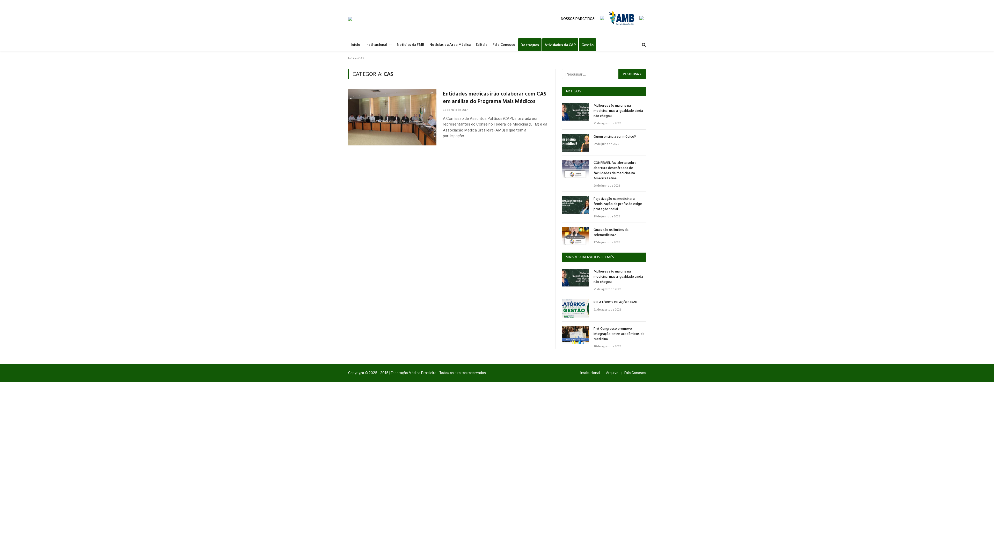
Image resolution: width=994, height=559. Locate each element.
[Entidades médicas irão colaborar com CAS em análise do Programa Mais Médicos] (392, 117)
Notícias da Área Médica (450, 44)
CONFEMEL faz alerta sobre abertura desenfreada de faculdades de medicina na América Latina (615, 170)
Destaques (530, 45)
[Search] (643, 44)
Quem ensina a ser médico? (615, 136)
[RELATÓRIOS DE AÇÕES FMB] (575, 308)
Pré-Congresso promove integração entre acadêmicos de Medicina (619, 334)
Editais (481, 44)
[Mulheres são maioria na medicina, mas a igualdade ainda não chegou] (575, 112)
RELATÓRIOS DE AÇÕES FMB (615, 302)
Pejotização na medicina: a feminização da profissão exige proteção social (618, 204)
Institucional (376, 44)
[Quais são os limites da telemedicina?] (575, 236)
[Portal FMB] (350, 19)
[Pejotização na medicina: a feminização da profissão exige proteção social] (575, 205)
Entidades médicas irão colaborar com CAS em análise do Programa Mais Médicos (494, 98)
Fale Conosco (504, 44)
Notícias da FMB (410, 44)
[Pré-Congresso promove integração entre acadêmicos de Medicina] (575, 335)
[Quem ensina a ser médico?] (575, 143)
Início (355, 44)
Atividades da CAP (560, 45)
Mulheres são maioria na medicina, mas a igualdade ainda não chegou (618, 111)
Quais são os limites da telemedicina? (611, 232)
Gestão (587, 45)
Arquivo (612, 373)
